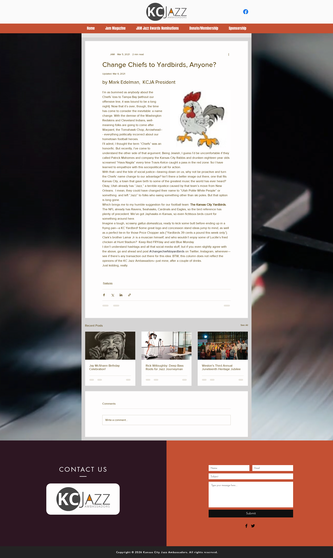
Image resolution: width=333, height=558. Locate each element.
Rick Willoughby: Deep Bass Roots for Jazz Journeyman (164, 367)
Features (108, 283)
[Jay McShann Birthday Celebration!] (110, 346)
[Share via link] (129, 295)
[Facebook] (245, 11)
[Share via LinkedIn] (121, 295)
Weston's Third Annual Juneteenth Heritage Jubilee (221, 367)
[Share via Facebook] (104, 295)
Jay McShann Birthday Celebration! (104, 367)
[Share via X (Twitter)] (112, 295)
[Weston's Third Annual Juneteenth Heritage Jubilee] (223, 346)
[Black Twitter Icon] (252, 525)
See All (244, 325)
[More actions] (229, 54)
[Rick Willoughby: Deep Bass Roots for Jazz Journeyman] (167, 346)
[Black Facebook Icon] (246, 525)
